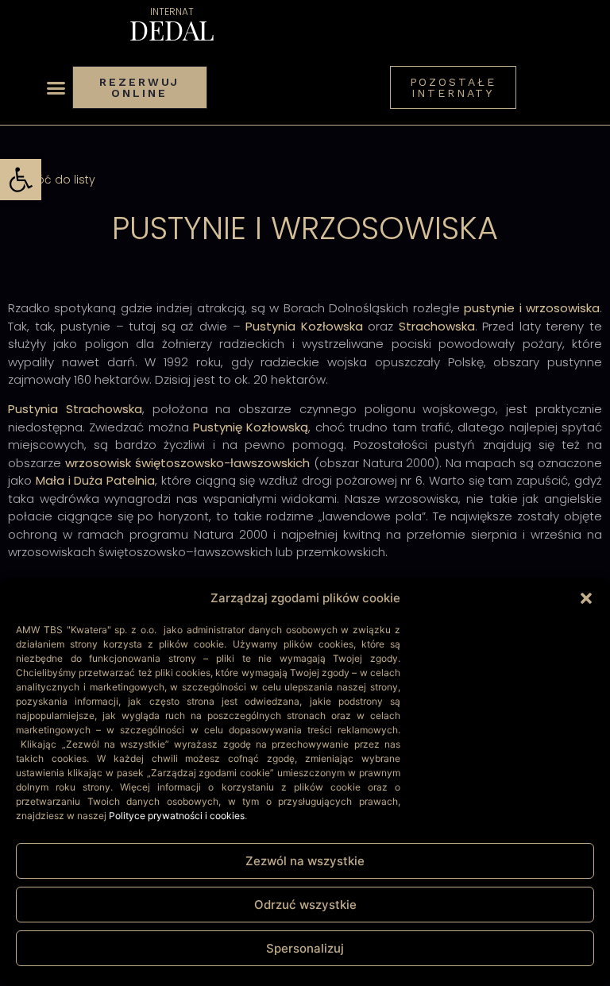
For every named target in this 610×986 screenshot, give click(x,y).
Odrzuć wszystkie (305, 904)
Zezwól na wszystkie (305, 860)
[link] (20, 179)
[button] (586, 598)
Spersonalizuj (305, 948)
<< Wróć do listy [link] (51, 180)
